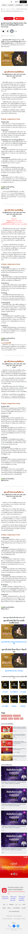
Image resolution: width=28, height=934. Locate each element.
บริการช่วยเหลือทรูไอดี (14, 911)
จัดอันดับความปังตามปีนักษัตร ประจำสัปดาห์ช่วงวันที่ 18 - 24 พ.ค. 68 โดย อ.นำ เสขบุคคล (14, 827)
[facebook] (14, 926)
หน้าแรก (4, 5)
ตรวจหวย (9, 18)
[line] (10, 926)
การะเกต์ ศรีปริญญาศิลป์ (7, 715)
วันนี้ (4, 904)
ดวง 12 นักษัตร (17, 715)
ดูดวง (8, 9)
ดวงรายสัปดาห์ (19, 5)
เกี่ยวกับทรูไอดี (9, 916)
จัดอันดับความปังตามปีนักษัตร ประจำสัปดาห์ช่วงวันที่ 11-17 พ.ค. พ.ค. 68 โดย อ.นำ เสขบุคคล (14, 849)
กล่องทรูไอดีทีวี (16, 908)
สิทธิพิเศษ (11, 904)
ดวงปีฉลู (10, 718)
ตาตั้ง (23, 904)
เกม (20, 904)
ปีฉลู (22, 718)
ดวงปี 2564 (4, 718)
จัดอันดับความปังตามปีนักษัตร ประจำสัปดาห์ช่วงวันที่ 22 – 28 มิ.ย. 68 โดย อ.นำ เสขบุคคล (14, 782)
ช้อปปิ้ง (4, 908)
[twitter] (18, 926)
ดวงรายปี (13, 9)
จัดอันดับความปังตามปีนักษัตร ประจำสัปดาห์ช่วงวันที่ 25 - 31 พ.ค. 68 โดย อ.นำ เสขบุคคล (14, 804)
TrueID (4, 2)
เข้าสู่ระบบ (23, 2)
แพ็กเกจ (9, 908)
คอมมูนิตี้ (23, 908)
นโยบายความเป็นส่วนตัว (8, 919)
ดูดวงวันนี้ (20, 18)
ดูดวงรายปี (16, 718)
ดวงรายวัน (10, 5)
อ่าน (4, 9)
